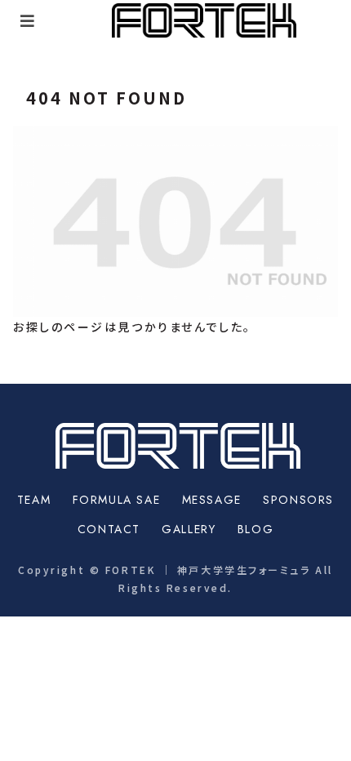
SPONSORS (298, 500)
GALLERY (188, 529)
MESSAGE (212, 500)
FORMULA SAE (117, 500)
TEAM (34, 500)
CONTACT (109, 529)
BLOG (255, 529)
